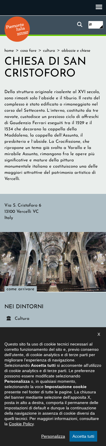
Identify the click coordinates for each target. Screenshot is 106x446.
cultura (49, 51)
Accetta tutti (83, 436)
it (90, 24)
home (9, 51)
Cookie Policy (21, 423)
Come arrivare (20, 289)
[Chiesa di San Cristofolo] (53, 262)
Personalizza (53, 436)
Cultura (22, 318)
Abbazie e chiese (76, 51)
